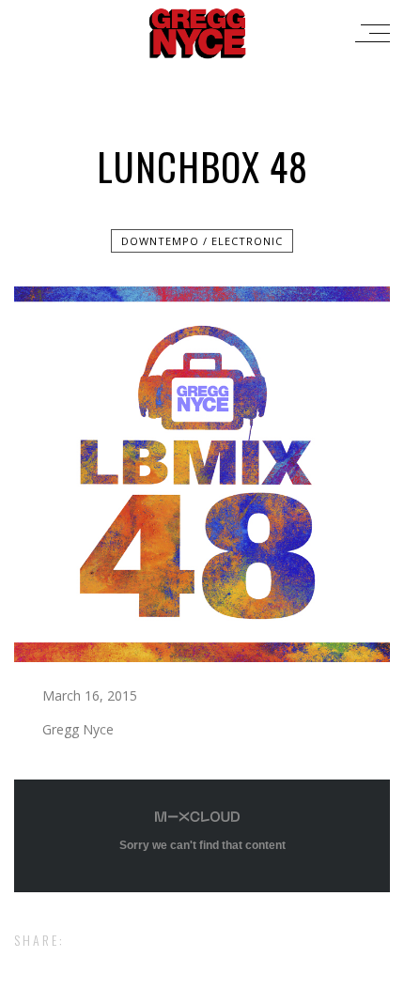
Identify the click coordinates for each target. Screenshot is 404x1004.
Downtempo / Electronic (202, 241)
